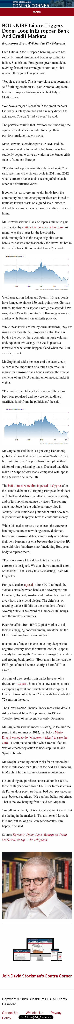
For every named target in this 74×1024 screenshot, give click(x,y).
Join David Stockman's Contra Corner (37, 975)
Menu (37, 11)
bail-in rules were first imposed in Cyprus (34, 485)
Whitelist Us (34, 1012)
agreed (28, 584)
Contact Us (10, 1012)
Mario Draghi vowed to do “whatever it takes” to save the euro (34, 737)
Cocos (22, 683)
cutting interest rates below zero (42, 227)
